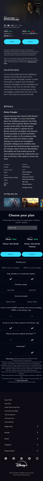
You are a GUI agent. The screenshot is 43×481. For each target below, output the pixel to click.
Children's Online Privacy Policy (12, 407)
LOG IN (37, 3)
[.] (6, 458)
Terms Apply (9, 358)
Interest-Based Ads (9, 422)
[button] (21, 426)
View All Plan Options (11, 70)
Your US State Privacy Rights (11, 411)
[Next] (39, 202)
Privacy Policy (8, 403)
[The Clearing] (12, 202)
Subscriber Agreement (10, 414)
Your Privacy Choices (9, 418)
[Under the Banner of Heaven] (30, 202)
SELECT (12, 42)
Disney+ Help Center (22, 380)
